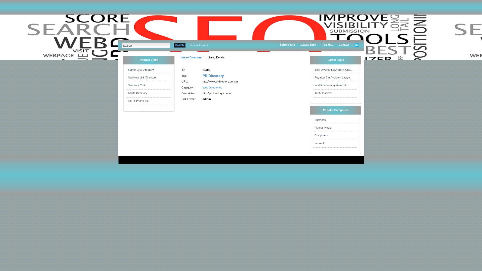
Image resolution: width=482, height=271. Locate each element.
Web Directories (212, 87)
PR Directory (213, 76)
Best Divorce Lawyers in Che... (333, 69)
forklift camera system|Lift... (331, 85)
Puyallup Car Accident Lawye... (333, 77)
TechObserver (323, 93)
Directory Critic (137, 85)
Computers (321, 135)
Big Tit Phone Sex (138, 100)
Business (320, 119)
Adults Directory (137, 93)
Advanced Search (199, 45)
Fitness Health (323, 127)
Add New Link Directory (142, 77)
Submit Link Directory (141, 69)
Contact (344, 44)
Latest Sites (308, 44)
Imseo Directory (191, 57)
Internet (319, 143)
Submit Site (287, 44)
